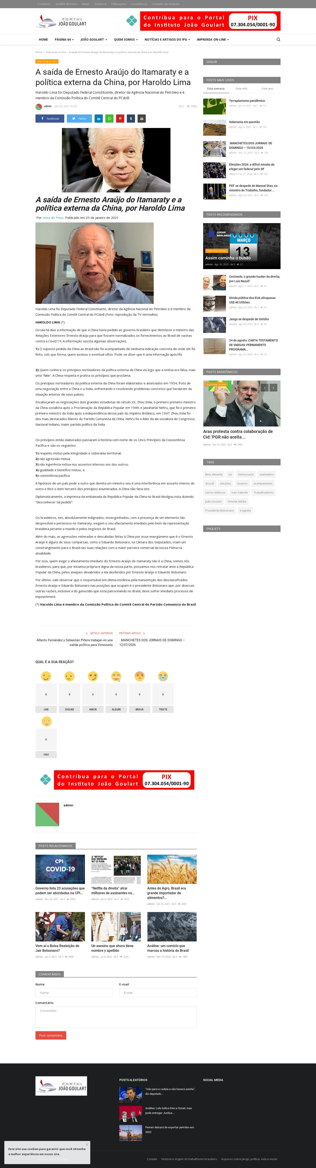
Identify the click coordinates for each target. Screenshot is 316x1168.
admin (48, 106)
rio (230, 474)
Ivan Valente (240, 492)
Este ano (267, 88)
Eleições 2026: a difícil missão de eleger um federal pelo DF (252, 167)
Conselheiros (139, 4)
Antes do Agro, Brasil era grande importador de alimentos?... (166, 893)
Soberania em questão (244, 122)
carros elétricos (215, 492)
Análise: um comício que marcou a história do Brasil (168, 948)
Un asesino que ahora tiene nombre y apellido (112, 948)
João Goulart (93, 39)
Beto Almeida (213, 474)
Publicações (118, 4)
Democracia (245, 474)
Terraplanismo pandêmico (247, 100)
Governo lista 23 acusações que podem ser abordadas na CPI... (60, 890)
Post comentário (51, 1035)
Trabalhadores (263, 492)
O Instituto (44, 4)
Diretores (100, 4)
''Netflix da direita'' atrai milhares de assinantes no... (113, 890)
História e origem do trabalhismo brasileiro (189, 1159)
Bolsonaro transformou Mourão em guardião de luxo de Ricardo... (236, 434)
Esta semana (215, 88)
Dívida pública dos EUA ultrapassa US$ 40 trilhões (252, 300)
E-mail (124, 984)
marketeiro (266, 474)
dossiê (209, 483)
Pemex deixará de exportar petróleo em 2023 (169, 1130)
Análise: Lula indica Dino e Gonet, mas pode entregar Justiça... (168, 1111)
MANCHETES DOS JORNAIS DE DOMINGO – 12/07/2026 (152, 642)
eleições (225, 483)
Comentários (50, 974)
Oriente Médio (237, 501)
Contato (152, 1159)
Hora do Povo (53, 217)
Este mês (242, 88)
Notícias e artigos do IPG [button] (166, 39)
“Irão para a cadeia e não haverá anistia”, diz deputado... (170, 1091)
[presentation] (264, 387)
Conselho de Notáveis (165, 4)
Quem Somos (125, 39)
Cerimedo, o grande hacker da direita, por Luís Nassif (254, 279)
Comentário (44, 1003)
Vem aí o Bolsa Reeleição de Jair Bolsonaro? (57, 948)
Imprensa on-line (56, 52)
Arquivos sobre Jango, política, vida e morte (249, 1159)
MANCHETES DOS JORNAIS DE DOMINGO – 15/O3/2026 (250, 145)
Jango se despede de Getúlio (249, 319)
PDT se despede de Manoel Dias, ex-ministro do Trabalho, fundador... (253, 188)
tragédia (245, 510)
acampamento (263, 483)
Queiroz (242, 483)
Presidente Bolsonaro (219, 510)
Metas (85, 4)
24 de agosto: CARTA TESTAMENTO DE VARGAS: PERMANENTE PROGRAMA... (253, 345)
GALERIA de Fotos (66, 4)
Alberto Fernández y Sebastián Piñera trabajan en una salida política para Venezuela (75, 642)
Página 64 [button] (63, 39)
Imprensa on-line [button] (212, 39)
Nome (39, 984)
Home (43, 39)
